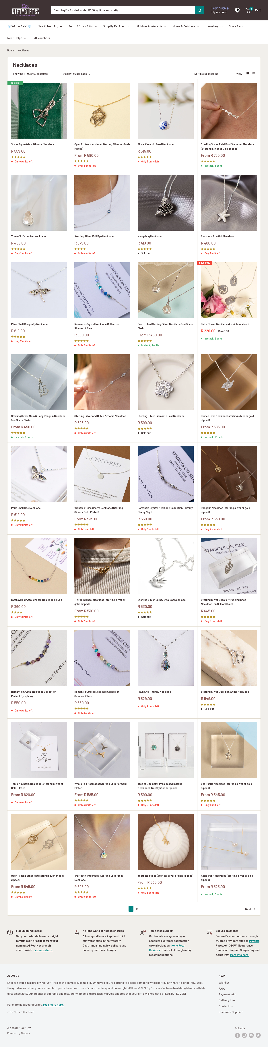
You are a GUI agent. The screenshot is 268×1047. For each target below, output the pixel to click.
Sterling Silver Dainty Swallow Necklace (162, 599)
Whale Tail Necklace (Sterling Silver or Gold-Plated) (101, 786)
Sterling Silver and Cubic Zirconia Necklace (100, 416)
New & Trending (48, 26)
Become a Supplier (231, 1012)
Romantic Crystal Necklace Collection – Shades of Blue (97, 326)
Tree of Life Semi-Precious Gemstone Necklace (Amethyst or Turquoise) (160, 786)
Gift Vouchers (41, 38)
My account (219, 12)
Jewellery (212, 26)
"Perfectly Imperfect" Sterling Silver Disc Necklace (98, 877)
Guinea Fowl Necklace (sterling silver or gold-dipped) (228, 418)
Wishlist (224, 982)
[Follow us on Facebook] (237, 1035)
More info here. (239, 954)
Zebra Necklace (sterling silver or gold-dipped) (165, 875)
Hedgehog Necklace (150, 236)
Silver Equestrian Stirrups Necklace (32, 144)
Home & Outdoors (184, 26)
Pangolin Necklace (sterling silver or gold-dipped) (226, 510)
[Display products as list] (253, 73)
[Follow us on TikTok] (258, 1035)
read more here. (53, 1004)
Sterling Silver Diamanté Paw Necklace (161, 416)
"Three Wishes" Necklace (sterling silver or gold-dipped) (99, 602)
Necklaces (23, 50)
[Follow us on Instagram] (244, 1035)
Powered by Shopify (18, 1033)
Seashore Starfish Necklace (217, 236)
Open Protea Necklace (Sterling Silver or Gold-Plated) (102, 146)
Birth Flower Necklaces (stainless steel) (224, 324)
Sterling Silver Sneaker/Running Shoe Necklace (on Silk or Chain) (223, 602)
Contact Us (226, 1006)
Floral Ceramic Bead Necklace (156, 144)
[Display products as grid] (247, 73)
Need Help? (14, 38)
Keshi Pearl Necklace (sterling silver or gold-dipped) (227, 877)
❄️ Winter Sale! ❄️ (19, 26)
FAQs (222, 988)
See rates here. (43, 950)
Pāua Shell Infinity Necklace (154, 691)
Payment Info (227, 994)
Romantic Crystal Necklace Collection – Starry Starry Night (165, 510)
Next (248, 909)
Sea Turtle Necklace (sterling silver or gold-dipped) (227, 786)
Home (10, 50)
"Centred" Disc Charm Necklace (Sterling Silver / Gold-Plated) (98, 510)
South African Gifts (81, 26)
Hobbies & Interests (149, 26)
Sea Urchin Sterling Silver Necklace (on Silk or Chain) (165, 326)
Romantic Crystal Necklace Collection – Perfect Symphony (34, 693)
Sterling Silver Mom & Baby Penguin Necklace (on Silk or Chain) (38, 418)
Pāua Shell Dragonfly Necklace (29, 324)
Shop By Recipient (115, 26)
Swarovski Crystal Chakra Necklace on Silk (36, 599)
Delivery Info (227, 1000)
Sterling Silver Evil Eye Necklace (94, 236)
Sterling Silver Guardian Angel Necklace (225, 691)
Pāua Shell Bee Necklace (26, 507)
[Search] (199, 10)
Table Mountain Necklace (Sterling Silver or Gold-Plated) (37, 786)
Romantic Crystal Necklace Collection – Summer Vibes (97, 693)
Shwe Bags (236, 26)
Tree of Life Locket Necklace (28, 236)
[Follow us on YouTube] (251, 1035)
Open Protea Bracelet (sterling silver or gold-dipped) (38, 877)
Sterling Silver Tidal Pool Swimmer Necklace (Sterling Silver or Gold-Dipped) (227, 146)
